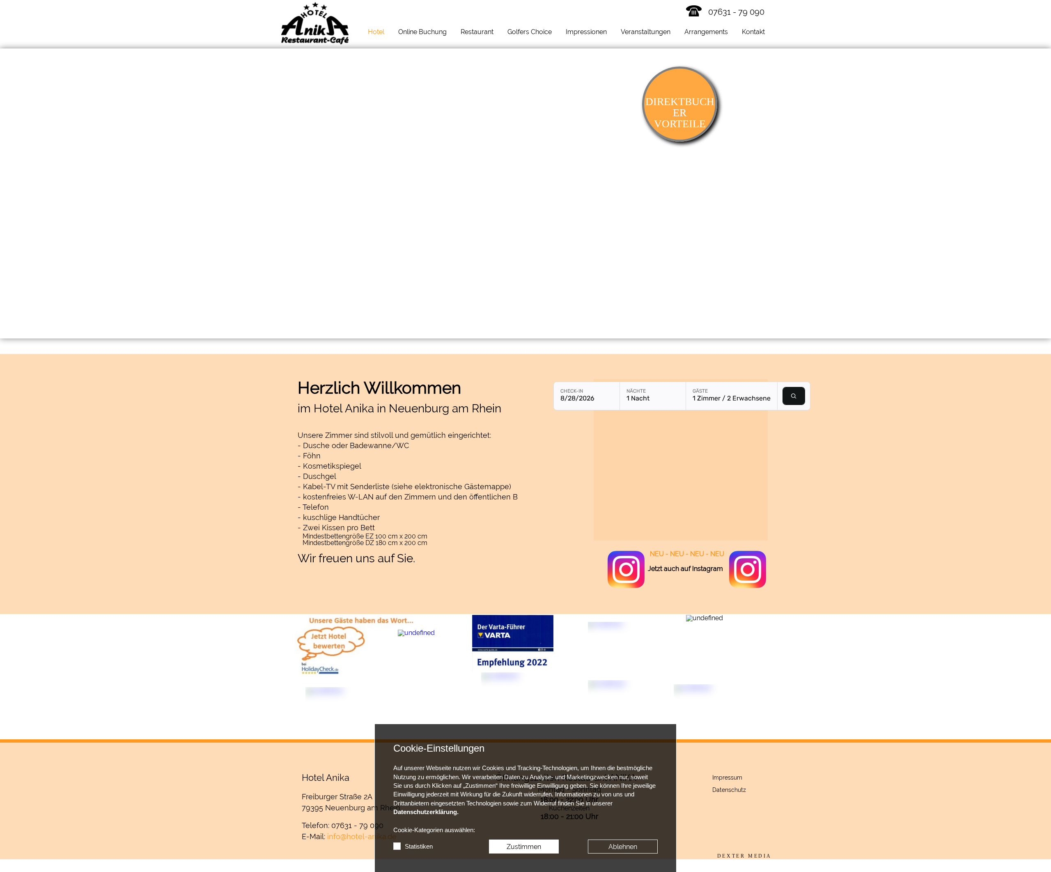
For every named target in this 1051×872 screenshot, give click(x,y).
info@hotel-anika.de (362, 836)
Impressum (727, 777)
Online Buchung (422, 32)
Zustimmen (524, 847)
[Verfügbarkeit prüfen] (794, 396)
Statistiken (419, 846)
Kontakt (753, 32)
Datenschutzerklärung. (426, 812)
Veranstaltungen (645, 32)
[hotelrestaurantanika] (626, 570)
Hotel (376, 32)
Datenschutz (729, 790)
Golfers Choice (529, 32)
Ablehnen (622, 847)
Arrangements (706, 32)
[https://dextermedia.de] (744, 856)
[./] (315, 23)
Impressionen (586, 32)
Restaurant (477, 32)
